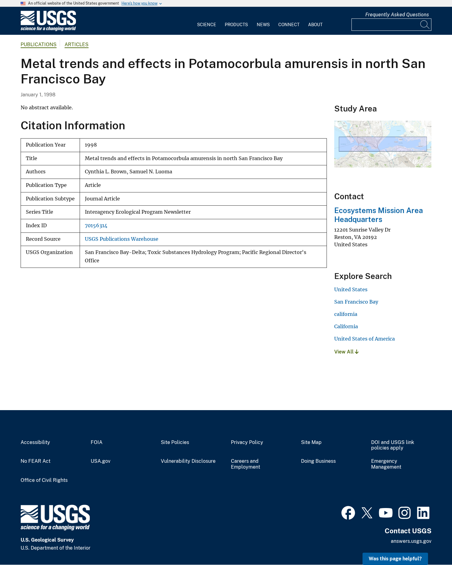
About (315, 24)
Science (206, 24)
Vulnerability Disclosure (188, 461)
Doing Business (318, 461)
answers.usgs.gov (411, 541)
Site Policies (175, 442)
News (263, 24)
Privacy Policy (247, 442)
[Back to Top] (430, 543)
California (346, 326)
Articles (77, 44)
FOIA (96, 442)
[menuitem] (206, 20)
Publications (39, 44)
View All (344, 352)
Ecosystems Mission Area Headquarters (378, 215)
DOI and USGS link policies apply (392, 445)
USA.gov (100, 461)
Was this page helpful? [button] (395, 559)
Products (236, 24)
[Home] (48, 30)
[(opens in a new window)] (348, 512)
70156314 (96, 225)
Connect (288, 24)
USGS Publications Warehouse (121, 239)
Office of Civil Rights (44, 480)
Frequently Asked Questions (397, 15)
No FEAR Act (35, 461)
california (345, 314)
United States (350, 289)
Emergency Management (386, 464)
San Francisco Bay (356, 302)
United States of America (364, 339)
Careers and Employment (245, 464)
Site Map (311, 442)
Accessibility (35, 442)
